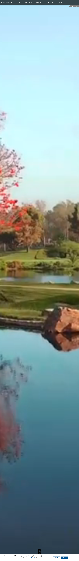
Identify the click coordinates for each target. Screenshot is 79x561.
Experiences (60, 2)
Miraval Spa (42, 2)
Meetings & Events (54, 2)
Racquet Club (36, 2)
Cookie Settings (56, 557)
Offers (22, 2)
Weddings (47, 2)
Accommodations (16, 2)
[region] (39, 557)
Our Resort (66, 2)
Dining (26, 2)
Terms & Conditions (39, 558)
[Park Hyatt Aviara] (6, 3)
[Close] (77, 557)
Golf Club (30, 2)
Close (64, 557)
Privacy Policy (33, 557)
